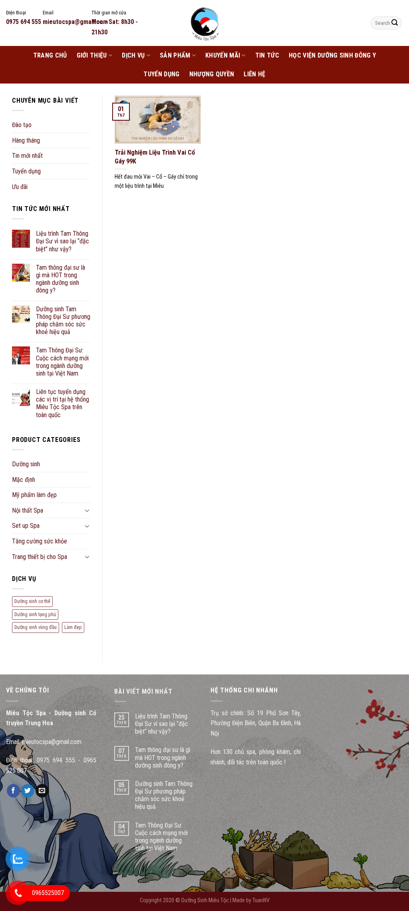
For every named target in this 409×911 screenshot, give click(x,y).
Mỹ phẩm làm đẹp (34, 495)
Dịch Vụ (133, 55)
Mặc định (23, 479)
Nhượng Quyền (211, 74)
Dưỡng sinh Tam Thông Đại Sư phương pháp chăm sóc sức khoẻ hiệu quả (63, 320)
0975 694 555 (56, 760)
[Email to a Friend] (42, 791)
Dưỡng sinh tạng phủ (35, 614)
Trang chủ (50, 55)
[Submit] (394, 23)
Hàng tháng (26, 140)
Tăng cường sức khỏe (39, 541)
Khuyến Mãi (222, 55)
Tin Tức (267, 55)
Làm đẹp (73, 627)
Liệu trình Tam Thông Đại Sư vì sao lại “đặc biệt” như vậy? (62, 241)
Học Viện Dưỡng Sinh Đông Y (332, 55)
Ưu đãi (20, 187)
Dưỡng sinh (26, 464)
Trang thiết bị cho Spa (39, 557)
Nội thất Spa (27, 510)
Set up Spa (26, 525)
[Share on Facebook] (13, 791)
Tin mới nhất (27, 155)
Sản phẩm (175, 55)
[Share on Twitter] (27, 791)
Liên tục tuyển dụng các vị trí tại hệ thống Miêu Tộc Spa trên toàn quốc (62, 403)
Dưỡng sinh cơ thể (32, 601)
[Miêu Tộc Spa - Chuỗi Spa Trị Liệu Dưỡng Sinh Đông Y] (204, 23)
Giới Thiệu (92, 55)
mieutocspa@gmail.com (51, 742)
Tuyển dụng (161, 74)
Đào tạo (22, 125)
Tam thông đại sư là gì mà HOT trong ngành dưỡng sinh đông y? (60, 279)
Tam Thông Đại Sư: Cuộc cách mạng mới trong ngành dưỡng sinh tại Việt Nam (62, 361)
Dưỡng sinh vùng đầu (35, 627)
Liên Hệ (254, 74)
